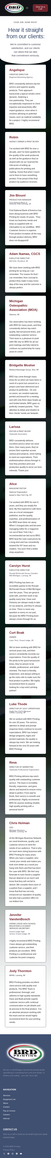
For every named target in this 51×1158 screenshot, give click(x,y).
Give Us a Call (40, 8)
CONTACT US (10, 1129)
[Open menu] (27, 7)
